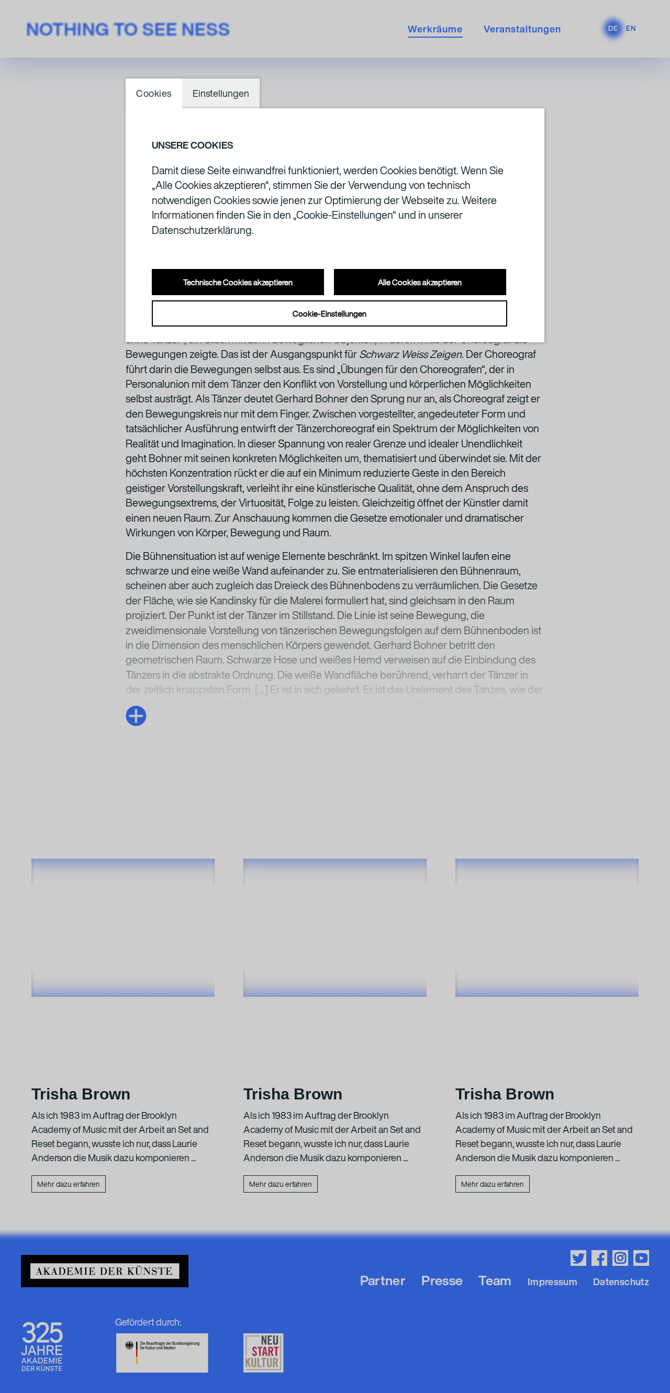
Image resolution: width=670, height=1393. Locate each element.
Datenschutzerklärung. (203, 230)
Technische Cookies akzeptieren (238, 282)
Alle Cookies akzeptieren (420, 282)
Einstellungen (221, 93)
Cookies (154, 93)
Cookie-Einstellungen (329, 313)
